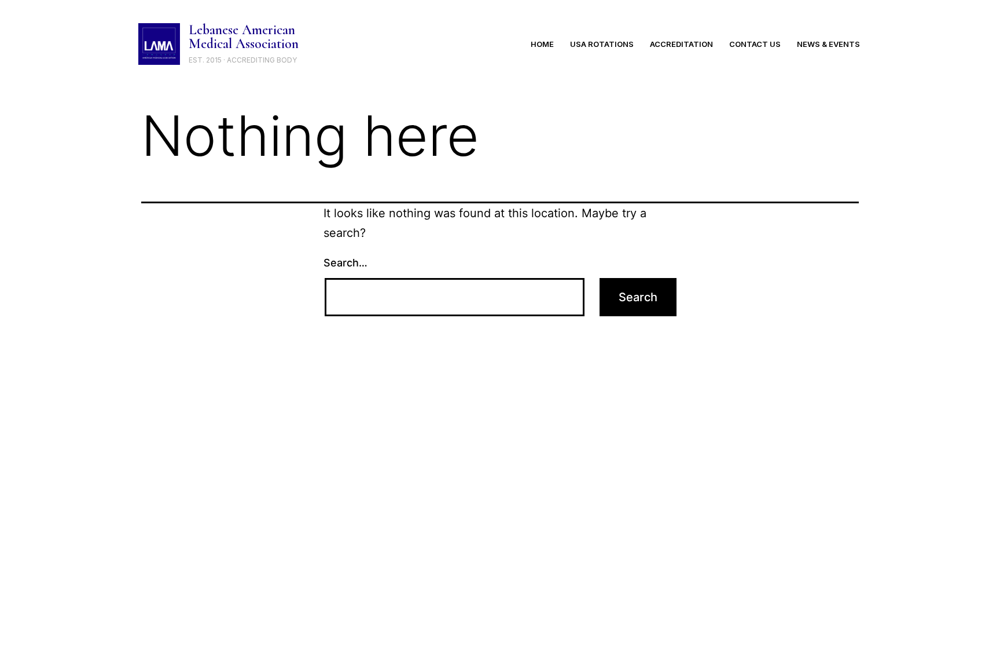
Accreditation (681, 44)
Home (542, 44)
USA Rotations (602, 44)
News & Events (828, 44)
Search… (345, 263)
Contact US (755, 44)
